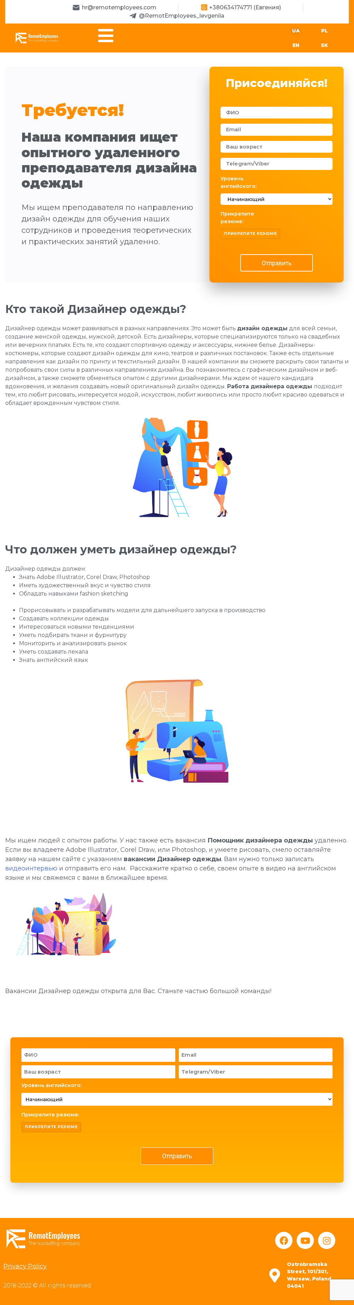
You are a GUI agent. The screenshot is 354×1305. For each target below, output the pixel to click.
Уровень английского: (239, 182)
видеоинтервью (31, 868)
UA (296, 31)
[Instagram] (326, 1240)
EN (295, 45)
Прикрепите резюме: (237, 218)
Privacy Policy (25, 1266)
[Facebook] (283, 1240)
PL (324, 31)
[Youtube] (305, 1240)
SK (324, 45)
